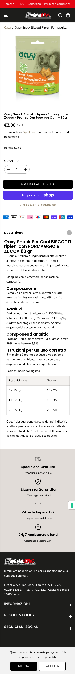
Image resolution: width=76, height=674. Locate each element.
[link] (38, 561)
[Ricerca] (60, 15)
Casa (7, 28)
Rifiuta (22, 666)
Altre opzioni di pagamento (38, 205)
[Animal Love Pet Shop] (38, 15)
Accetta (51, 666)
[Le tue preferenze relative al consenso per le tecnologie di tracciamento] (70, 505)
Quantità (11, 161)
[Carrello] (68, 15)
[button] (6, 15)
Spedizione (30, 132)
